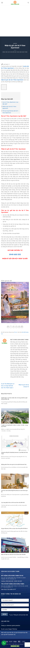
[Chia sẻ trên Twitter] (13, 327)
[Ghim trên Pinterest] (19, 327)
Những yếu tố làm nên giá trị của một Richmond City (13, 464)
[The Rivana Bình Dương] (15, 302)
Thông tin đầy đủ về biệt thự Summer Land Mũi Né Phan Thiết (14, 453)
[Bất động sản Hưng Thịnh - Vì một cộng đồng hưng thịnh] (15, 2)
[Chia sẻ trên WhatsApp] (8, 327)
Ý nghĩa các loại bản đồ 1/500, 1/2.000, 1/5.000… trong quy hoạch (14, 425)
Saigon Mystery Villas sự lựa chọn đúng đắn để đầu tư (14, 528)
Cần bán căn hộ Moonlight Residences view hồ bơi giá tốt (14, 491)
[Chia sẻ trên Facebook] (11, 327)
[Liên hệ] (4, 643)
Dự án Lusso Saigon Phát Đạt (9, 629)
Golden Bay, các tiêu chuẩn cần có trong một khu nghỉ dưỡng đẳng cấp (14, 398)
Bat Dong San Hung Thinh (21, 52)
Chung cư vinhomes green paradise (10, 625)
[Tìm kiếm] (28, 2)
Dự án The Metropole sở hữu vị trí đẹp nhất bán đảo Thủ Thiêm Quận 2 (7, 385)
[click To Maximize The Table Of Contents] (4, 87)
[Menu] (2, 2)
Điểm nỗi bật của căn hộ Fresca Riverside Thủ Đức (13, 554)
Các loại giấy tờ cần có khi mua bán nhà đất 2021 (13, 502)
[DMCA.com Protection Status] (15, 646)
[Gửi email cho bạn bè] (16, 327)
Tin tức (15, 43)
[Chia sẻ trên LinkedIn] (22, 327)
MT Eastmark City (10, 634)
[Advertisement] (15, 21)
